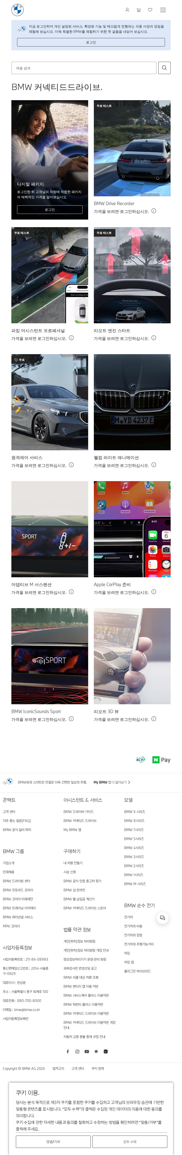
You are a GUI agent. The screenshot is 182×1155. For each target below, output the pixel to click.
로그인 (91, 42)
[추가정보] (154, 212)
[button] (164, 68)
